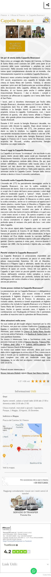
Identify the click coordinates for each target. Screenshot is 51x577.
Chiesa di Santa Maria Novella (37, 331)
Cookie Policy (47, 575)
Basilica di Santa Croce (37, 334)
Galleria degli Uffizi (11, 344)
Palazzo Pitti (44, 342)
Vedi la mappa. (9, 468)
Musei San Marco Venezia (38, 373)
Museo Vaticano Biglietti (11, 373)
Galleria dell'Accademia (36, 344)
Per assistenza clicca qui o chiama (34, 480)
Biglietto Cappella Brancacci (15, 46)
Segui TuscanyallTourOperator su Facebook (17, 541)
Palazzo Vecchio (31, 342)
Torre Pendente (36, 355)
